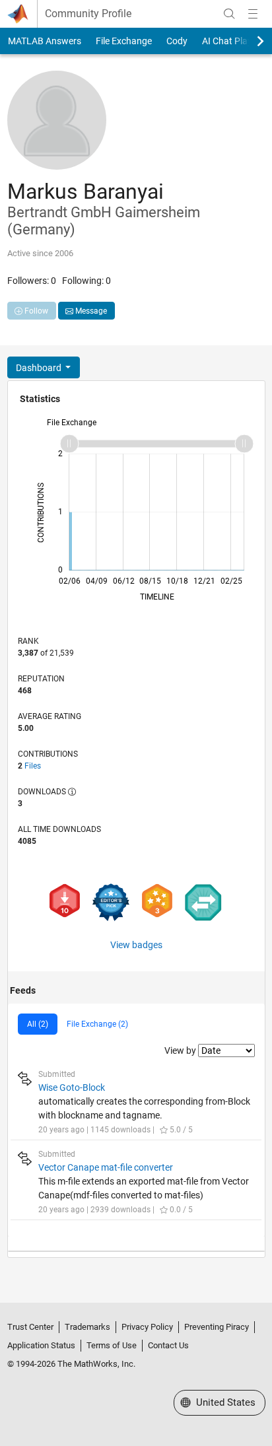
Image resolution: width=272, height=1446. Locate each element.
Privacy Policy (147, 1327)
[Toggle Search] (229, 14)
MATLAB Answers (44, 41)
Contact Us (168, 1345)
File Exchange (124, 41)
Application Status (41, 1345)
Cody (176, 41)
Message (90, 311)
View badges (136, 945)
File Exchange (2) (97, 1024)
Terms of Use (111, 1345)
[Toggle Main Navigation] (253, 14)
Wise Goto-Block (71, 1087)
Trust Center (30, 1327)
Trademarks (87, 1327)
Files (32, 766)
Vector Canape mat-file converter (105, 1167)
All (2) (37, 1024)
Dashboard (39, 367)
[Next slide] (248, 41)
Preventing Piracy (216, 1327)
